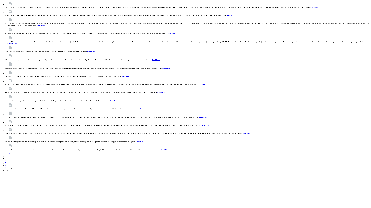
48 (5, 165)
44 (5, 158)
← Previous (8, 153)
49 (5, 167)
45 (5, 160)
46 (5, 162)
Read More (316, 7)
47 (5, 163)
